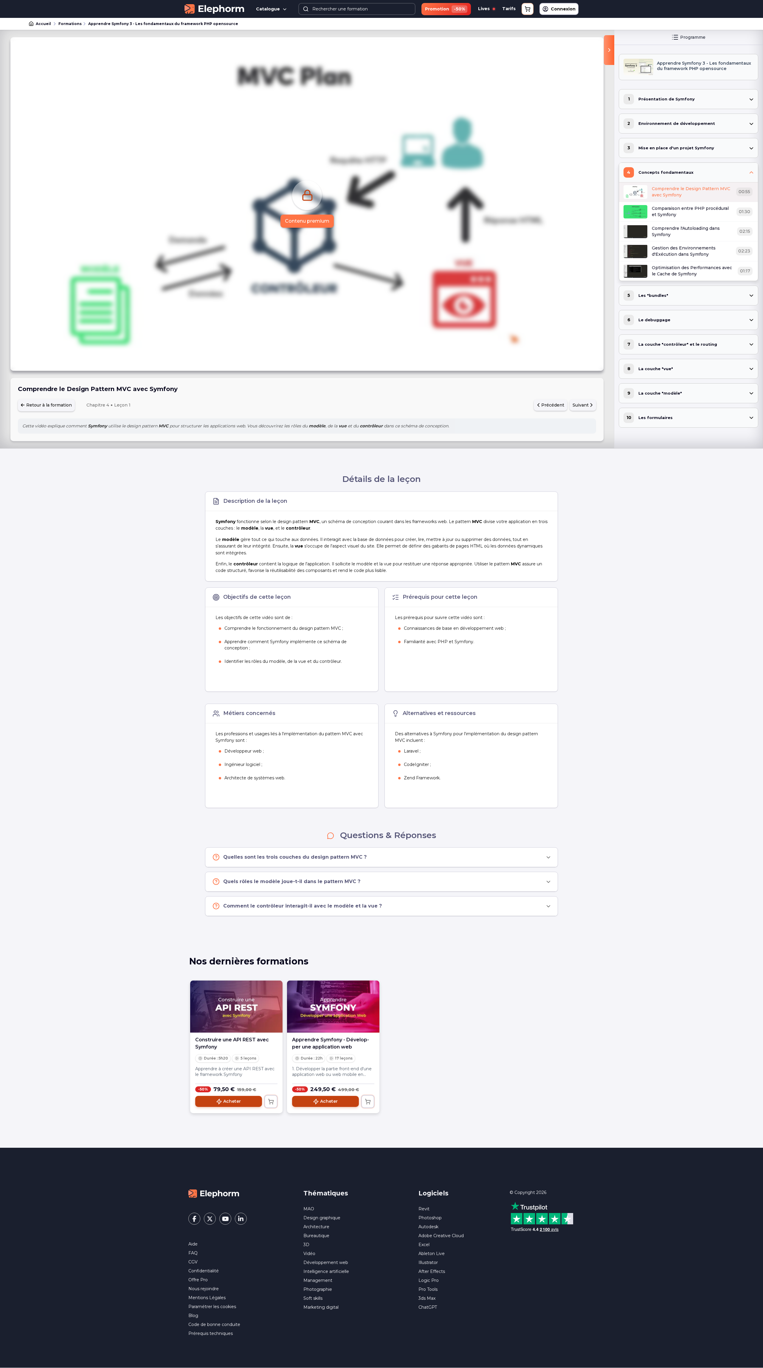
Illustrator (428, 1262)
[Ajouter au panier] (270, 1101)
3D (306, 1244)
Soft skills (312, 1298)
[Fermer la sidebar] (609, 50)
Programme (692, 37)
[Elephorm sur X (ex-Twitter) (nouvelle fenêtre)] (210, 1219)
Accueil (43, 23)
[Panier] (528, 9)
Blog (193, 1315)
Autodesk (428, 1226)
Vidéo (309, 1253)
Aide (193, 1244)
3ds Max (426, 1298)
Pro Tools (428, 1289)
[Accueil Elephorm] (213, 1193)
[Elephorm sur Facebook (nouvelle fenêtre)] (194, 1219)
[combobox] (357, 9)
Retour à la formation (48, 405)
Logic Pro (428, 1280)
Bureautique (316, 1235)
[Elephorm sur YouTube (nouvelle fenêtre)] (225, 1219)
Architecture (316, 1226)
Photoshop (430, 1217)
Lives (484, 8)
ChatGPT (427, 1307)
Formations (70, 23)
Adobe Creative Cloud (441, 1235)
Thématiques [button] (325, 1193)
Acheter (232, 1101)
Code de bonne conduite (214, 1324)
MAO (308, 1209)
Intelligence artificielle (326, 1271)
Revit (423, 1209)
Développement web (325, 1262)
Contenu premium (307, 221)
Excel (423, 1244)
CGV (193, 1262)
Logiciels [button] (433, 1193)
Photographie (317, 1289)
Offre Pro (198, 1279)
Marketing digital (321, 1307)
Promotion (445, 9)
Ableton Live (431, 1253)
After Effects (431, 1271)
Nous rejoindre (203, 1288)
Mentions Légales (207, 1297)
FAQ (193, 1253)
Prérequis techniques (210, 1333)
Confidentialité (203, 1271)
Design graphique (321, 1217)
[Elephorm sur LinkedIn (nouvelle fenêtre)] (241, 1219)
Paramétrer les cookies (212, 1306)
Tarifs (509, 8)
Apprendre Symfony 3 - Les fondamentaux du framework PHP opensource (163, 23)
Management (317, 1280)
